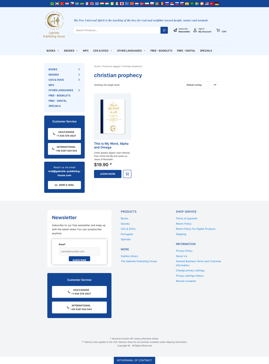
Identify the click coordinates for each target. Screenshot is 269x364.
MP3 (85, 50)
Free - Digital (58, 100)
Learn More (107, 173)
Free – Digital (186, 50)
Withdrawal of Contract (134, 360)
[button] (127, 174)
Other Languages (129, 50)
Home (97, 66)
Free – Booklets (161, 50)
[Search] (164, 30)
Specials (206, 50)
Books (51, 50)
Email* (62, 244)
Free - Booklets (59, 95)
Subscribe (79, 260)
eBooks (69, 50)
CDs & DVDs (100, 50)
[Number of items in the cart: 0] (218, 30)
